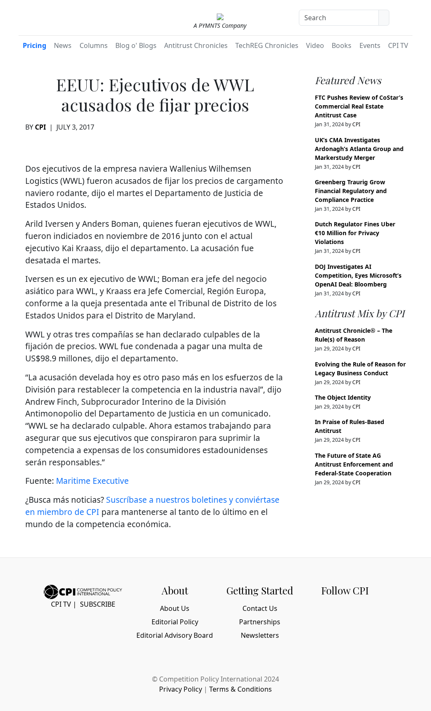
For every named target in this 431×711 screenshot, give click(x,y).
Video (315, 45)
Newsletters (260, 635)
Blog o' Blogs (136, 45)
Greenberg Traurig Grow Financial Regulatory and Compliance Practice (351, 191)
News (63, 45)
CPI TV (398, 45)
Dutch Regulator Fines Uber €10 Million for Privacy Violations (355, 233)
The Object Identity (343, 397)
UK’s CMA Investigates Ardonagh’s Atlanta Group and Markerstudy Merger (359, 149)
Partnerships (259, 621)
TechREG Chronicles (266, 45)
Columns (94, 45)
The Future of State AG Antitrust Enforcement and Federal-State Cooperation (354, 464)
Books (341, 45)
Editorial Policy (175, 621)
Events (369, 45)
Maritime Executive (92, 480)
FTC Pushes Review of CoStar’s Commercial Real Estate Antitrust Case (359, 106)
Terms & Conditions (240, 689)
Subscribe (97, 604)
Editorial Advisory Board (174, 635)
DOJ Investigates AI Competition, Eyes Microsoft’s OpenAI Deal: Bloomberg (358, 275)
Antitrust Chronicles (196, 45)
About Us (174, 608)
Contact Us (259, 608)
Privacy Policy (180, 689)
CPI (40, 127)
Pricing (34, 45)
